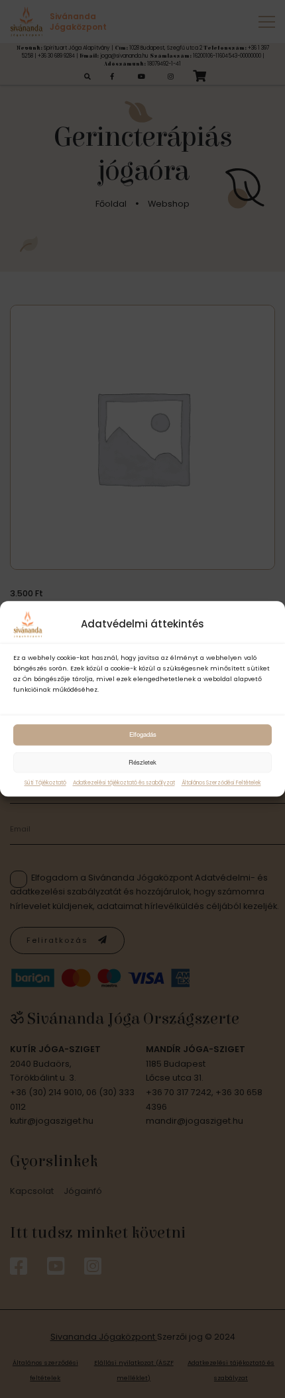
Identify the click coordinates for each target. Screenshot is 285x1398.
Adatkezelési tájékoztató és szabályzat (124, 782)
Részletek (142, 762)
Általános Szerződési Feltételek (221, 782)
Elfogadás (142, 734)
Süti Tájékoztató (45, 782)
